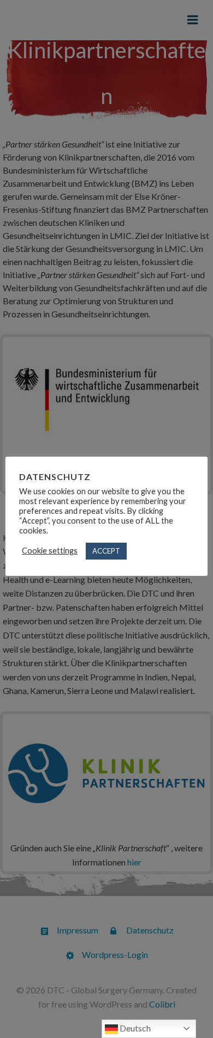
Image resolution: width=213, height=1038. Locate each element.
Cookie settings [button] (50, 550)
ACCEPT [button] (106, 550)
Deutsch (134, 1028)
